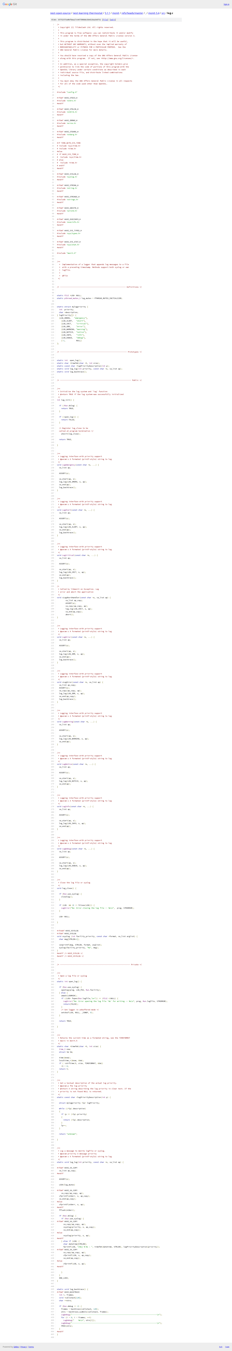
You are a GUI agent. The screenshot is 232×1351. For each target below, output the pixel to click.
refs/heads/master (132, 13)
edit (113, 20)
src (163, 13)
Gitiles (16, 1346)
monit (115, 13)
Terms (31, 1346)
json (227, 1346)
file (105, 20)
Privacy (23, 1346)
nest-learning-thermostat (88, 13)
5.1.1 (107, 13)
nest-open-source (60, 13)
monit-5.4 (153, 13)
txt (220, 1346)
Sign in (226, 4)
